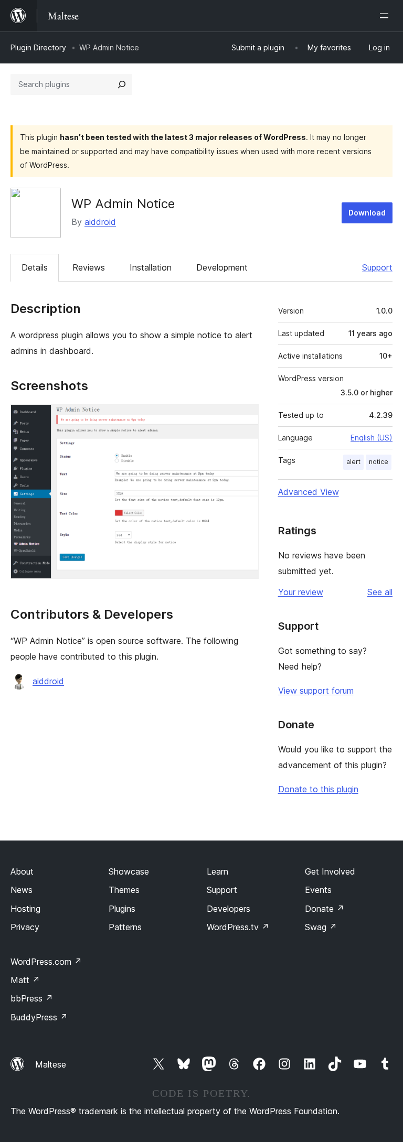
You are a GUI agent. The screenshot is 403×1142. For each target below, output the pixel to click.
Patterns (125, 927)
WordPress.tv (238, 927)
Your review (300, 592)
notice (378, 462)
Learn (217, 871)
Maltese (50, 1064)
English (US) (372, 437)
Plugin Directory (38, 47)
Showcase (129, 871)
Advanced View (308, 492)
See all (380, 592)
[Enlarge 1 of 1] (244, 418)
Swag (321, 927)
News (21, 890)
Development (222, 267)
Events (318, 890)
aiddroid (100, 222)
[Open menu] (386, 15)
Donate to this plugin (318, 789)
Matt (25, 980)
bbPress (31, 998)
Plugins (122, 908)
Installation (151, 267)
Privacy (24, 927)
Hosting (25, 908)
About (22, 871)
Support (377, 267)
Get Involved (330, 871)
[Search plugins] (121, 84)
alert (353, 462)
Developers (228, 908)
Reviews (88, 267)
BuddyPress (39, 1017)
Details (35, 267)
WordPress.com (46, 961)
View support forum (316, 690)
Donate (324, 908)
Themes (124, 890)
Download (367, 212)
